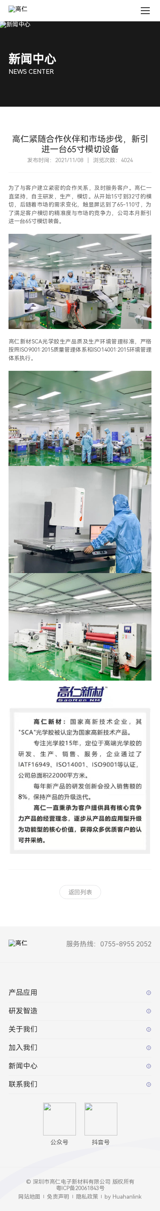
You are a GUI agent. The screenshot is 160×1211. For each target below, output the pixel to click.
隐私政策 (87, 1197)
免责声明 (58, 1197)
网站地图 (29, 1197)
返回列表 (80, 892)
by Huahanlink (123, 1197)
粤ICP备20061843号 (80, 1188)
